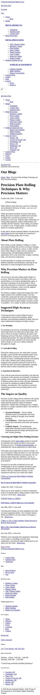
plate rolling (5, 233)
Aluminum (13, 30)
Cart (2, 13)
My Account (9, 572)
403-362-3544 (6, 6)
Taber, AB (13, 148)
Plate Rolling (14, 48)
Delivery (13, 85)
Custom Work (10, 75)
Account (4, 9)
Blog (11, 19)
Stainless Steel (15, 32)
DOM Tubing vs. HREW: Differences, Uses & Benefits (17, 503)
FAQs (12, 83)
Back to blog (5, 547)
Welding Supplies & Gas (14, 60)
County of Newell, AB (18, 140)
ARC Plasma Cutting (17, 44)
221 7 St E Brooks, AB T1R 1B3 (12, 649)
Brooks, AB (14, 138)
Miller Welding (15, 71)
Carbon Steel (14, 34)
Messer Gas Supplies (17, 73)
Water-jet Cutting (16, 56)
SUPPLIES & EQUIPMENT (21, 65)
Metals (7, 21)
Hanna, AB (14, 144)
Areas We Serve (11, 136)
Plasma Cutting (15, 58)
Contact (8, 81)
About (7, 17)
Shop (7, 79)
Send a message (6, 640)
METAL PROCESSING (14, 40)
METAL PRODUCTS (13, 25)
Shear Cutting (14, 50)
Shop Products (10, 570)
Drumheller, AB (15, 142)
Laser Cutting (14, 54)
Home (3, 177)
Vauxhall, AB (14, 150)
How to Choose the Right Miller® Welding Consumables (18, 482)
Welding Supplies (16, 69)
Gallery (8, 77)
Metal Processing (11, 36)
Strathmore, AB (15, 146)
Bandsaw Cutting (16, 46)
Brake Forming (15, 52)
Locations (8, 627)
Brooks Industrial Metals (25, 445)
